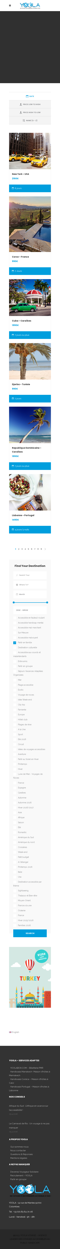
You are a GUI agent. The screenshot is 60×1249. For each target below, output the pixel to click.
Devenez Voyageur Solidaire (24, 1172)
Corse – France (20, 256)
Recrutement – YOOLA (21, 1175)
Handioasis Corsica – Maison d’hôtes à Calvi (28, 1081)
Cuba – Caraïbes (21, 320)
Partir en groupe (18, 1179)
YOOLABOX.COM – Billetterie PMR (26, 1068)
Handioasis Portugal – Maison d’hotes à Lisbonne (29, 1088)
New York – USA (20, 174)
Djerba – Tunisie (21, 384)
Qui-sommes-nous (19, 1147)
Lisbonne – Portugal (23, 515)
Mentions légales (18, 1158)
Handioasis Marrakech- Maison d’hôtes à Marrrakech (29, 1073)
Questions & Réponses (21, 1154)
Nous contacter (18, 1150)
